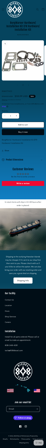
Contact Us (9, 300)
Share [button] (7, 150)
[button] (3, 9)
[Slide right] (28, 85)
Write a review (23, 183)
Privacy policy (25, 439)
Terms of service (38, 439)
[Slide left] (17, 85)
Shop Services (10, 316)
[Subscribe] (37, 409)
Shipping (4, 99)
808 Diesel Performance (22, 436)
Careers (8, 322)
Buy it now (23, 132)
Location (8, 305)
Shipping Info (23, 280)
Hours (7, 311)
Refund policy (14, 439)
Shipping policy (24, 443)
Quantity (5, 111)
